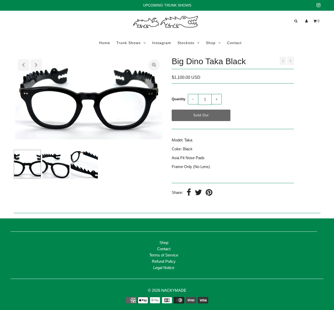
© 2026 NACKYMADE (167, 290)
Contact (234, 43)
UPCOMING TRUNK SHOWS (167, 5)
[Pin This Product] (209, 192)
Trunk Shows (128, 43)
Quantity (178, 99)
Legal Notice (163, 267)
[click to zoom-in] (154, 65)
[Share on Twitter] (198, 192)
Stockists (185, 43)
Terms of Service (163, 255)
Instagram (161, 43)
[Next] (36, 65)
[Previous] (23, 65)
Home (104, 43)
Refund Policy (164, 261)
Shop (211, 43)
